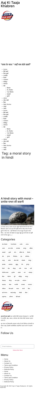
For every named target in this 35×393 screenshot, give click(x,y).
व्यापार (17, 288)
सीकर (26, 292)
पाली (31, 268)
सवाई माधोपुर (13, 292)
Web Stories (7, 104)
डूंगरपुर (27, 264)
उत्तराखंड (18, 248)
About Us (7, 361)
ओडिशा (31, 248)
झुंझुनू (17, 264)
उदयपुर (24, 248)
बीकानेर (9, 276)
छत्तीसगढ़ (27, 256)
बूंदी (14, 276)
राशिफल (4, 288)
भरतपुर (26, 276)
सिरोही (20, 292)
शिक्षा (4, 102)
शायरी (23, 288)
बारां (24, 272)
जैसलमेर (23, 260)
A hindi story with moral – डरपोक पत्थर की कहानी (17, 200)
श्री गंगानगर (4, 292)
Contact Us (8, 363)
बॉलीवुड (5, 81)
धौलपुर (14, 268)
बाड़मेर (19, 272)
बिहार (3, 276)
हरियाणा (11, 296)
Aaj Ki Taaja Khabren (10, 4)
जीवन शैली (6, 100)
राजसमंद (23, 284)
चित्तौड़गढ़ (15, 256)
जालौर (9, 260)
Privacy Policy (8, 367)
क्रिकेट (9, 88)
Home (5, 69)
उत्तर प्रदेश (10, 248)
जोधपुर (29, 260)
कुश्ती (8, 96)
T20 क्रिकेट (10, 92)
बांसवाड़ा (30, 272)
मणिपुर (10, 280)
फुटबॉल (13, 272)
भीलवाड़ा (4, 280)
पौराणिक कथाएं (5, 272)
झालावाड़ (10, 264)
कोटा (15, 252)
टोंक (22, 264)
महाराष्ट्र (4, 284)
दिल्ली (4, 77)
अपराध (5, 98)
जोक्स (4, 108)
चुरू (21, 256)
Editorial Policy (9, 369)
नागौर (20, 268)
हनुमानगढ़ (4, 296)
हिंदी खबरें (5, 71)
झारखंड (3, 264)
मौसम (10, 284)
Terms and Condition (11, 365)
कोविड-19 (21, 252)
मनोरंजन (5, 84)
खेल (4, 86)
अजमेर (21, 244)
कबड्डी (9, 94)
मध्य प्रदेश (17, 280)
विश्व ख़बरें (5, 73)
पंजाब (25, 268)
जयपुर (4, 106)
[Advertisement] (17, 43)
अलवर (3, 248)
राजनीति (5, 75)
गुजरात (8, 256)
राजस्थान (5, 79)
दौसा (9, 268)
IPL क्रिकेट (10, 90)
